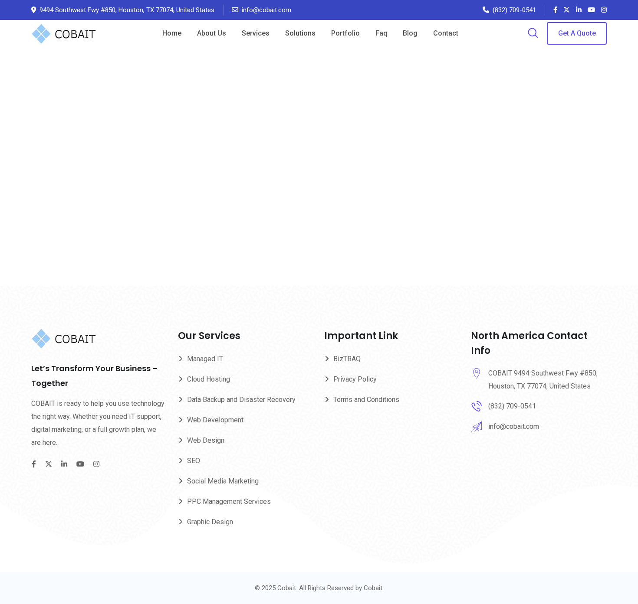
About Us (211, 33)
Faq (381, 33)
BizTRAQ (347, 359)
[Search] (533, 34)
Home (171, 33)
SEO (193, 461)
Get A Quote (577, 33)
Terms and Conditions (366, 399)
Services (256, 33)
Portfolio (345, 33)
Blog (410, 33)
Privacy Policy (355, 379)
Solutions (300, 33)
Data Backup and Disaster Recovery (241, 399)
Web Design (205, 440)
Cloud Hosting (208, 379)
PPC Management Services (229, 501)
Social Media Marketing (223, 481)
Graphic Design (210, 522)
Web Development (215, 420)
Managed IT (205, 359)
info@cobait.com (266, 10)
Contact (445, 33)
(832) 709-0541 (514, 10)
